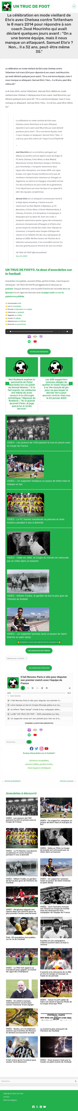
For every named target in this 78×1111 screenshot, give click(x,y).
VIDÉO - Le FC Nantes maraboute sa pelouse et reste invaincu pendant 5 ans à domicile (21, 853)
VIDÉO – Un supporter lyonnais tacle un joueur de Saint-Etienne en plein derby (55, 881)
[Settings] (70, 331)
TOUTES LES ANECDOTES (39, 352)
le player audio (48, 292)
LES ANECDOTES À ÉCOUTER (39, 668)
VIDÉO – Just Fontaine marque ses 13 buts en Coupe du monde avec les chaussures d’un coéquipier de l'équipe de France (55, 910)
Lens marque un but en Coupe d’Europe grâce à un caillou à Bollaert (41, 705)
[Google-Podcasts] (36, 336)
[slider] (31, 331)
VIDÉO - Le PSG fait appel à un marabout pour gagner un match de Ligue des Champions (21, 970)
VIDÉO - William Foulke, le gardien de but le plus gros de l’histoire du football (21, 881)
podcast (9, 288)
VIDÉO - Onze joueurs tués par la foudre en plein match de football (55, 1061)
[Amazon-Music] (42, 336)
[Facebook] (33, 1107)
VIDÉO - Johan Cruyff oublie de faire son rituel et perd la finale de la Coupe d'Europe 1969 (56, 1002)
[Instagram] (41, 1107)
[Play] (7, 331)
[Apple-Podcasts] (30, 336)
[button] (29, 742)
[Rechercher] (29, 742)
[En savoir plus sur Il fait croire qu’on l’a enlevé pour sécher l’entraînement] (22, 1046)
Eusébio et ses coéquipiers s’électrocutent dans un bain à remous (54, 943)
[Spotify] (30, 341)
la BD (19, 303)
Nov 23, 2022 (21, 256)
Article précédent (11, 781)
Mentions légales (10, 1100)
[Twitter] (37, 1107)
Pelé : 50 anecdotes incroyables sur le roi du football (20, 938)
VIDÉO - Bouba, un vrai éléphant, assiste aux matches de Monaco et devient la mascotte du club (21, 1031)
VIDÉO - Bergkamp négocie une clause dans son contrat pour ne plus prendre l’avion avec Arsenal (21, 911)
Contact (6, 1097)
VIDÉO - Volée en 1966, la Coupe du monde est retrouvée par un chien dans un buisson (54, 850)
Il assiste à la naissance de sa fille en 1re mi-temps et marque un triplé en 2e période (55, 974)
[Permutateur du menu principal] (74, 6)
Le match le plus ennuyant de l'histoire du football (53, 1030)
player (29, 309)
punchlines (21, 324)
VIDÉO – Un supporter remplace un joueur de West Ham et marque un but (56, 822)
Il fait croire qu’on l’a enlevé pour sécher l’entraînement (21, 1061)
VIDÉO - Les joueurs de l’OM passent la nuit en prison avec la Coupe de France (21, 820)
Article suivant (68, 781)
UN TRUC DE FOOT (31, 6)
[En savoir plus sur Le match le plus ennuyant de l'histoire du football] (56, 1017)
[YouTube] (36, 341)
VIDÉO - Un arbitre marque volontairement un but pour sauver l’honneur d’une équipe (20, 1003)
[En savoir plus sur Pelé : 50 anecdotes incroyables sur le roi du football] (22, 926)
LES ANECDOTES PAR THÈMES (39, 651)
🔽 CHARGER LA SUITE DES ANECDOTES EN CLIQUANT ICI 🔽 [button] (39, 642)
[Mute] (59, 331)
